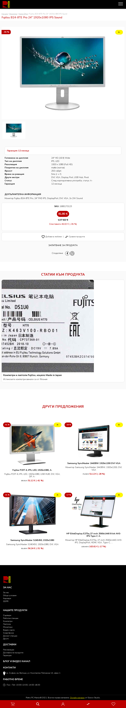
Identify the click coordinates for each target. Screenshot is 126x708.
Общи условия (9, 595)
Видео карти (9, 630)
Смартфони (8, 633)
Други (6, 638)
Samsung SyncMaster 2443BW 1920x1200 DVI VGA (93, 463)
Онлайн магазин (77, 697)
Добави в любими (51, 236)
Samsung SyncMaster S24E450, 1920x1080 (32, 540)
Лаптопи (7, 624)
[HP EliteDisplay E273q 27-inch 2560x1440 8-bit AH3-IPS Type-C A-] (93, 511)
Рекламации (8, 649)
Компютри (7, 621)
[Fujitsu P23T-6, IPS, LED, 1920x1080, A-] (32, 444)
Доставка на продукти (13, 652)
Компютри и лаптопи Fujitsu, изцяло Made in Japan (32, 375)
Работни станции (10, 618)
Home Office (23, 14)
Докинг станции (10, 635)
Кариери (7, 598)
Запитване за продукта (63, 245)
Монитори (13, 14)
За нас (6, 592)
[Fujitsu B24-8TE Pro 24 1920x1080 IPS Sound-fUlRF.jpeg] (14, 130)
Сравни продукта (75, 236)
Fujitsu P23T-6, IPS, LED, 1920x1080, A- (32, 470)
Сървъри (7, 615)
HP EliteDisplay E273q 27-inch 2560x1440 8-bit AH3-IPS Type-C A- (93, 535)
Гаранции (7, 655)
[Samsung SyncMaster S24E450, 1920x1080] (32, 514)
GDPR (5, 601)
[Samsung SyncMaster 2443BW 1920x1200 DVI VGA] (93, 441)
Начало (5, 14)
